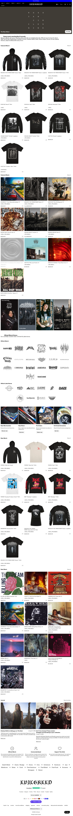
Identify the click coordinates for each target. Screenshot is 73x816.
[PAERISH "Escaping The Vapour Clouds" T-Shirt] (12, 483)
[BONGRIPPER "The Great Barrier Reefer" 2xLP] (12, 677)
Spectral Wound (10, 40)
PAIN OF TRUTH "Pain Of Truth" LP (8, 232)
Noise (14, 767)
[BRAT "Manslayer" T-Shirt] (59, 483)
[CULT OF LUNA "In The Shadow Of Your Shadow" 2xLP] (12, 249)
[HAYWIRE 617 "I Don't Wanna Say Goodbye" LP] (12, 189)
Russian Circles (21, 39)
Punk (22, 767)
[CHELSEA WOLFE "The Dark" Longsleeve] (12, 123)
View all (69, 45)
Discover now (4, 430)
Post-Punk (55, 767)
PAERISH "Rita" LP (4, 658)
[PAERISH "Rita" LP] (12, 645)
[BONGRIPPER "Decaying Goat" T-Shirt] (12, 515)
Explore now (39, 432)
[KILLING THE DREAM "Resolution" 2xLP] (12, 583)
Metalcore (5, 767)
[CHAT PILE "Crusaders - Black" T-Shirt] (12, 153)
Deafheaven (13, 39)
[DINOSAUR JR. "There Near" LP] (35, 645)
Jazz (66, 765)
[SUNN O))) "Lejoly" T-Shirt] (35, 91)
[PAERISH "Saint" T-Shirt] (59, 452)
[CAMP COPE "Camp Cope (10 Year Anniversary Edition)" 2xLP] (59, 613)
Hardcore (58, 765)
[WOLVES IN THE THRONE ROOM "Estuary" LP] (35, 189)
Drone (31, 765)
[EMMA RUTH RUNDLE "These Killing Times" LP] (59, 249)
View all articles (67, 700)
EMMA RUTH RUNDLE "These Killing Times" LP (58, 262)
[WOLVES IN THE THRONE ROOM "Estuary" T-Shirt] (59, 59)
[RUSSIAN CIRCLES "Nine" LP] (59, 219)
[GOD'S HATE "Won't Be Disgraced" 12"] (59, 189)
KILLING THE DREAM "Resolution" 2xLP (9, 596)
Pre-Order (68, 31)
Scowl (52, 39)
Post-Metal (45, 767)
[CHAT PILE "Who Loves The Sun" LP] (35, 249)
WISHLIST (66, 805)
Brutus (48, 39)
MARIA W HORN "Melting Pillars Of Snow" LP (33, 626)
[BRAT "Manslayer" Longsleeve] (35, 483)
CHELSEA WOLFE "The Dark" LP (31, 232)
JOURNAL (2, 5)
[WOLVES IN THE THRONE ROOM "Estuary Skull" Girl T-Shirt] (35, 515)
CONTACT (12, 805)
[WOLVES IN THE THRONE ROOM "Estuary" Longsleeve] (35, 59)
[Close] (71, 1)
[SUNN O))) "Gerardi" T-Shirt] (12, 91)
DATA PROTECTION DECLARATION (57, 805)
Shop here (21, 432)
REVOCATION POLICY (45, 805)
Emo (39, 765)
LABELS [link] (12, 3)
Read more (3, 738)
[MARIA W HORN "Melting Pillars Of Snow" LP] (35, 613)
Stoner (41, 770)
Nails (36, 39)
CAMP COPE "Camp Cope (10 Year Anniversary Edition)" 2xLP (54, 627)
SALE (23, 3)
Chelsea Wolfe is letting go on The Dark (12, 731)
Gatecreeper (42, 39)
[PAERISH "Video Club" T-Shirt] (35, 452)
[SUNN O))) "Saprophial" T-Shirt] (59, 91)
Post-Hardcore (32, 767)
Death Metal (7, 765)
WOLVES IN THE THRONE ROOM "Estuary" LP (33, 202)
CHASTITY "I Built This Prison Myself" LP (32, 596)
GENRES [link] (18, 3)
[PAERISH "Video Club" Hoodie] (12, 452)
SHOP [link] (2, 3)
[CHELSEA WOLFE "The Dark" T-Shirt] (35, 123)
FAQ (8, 805)
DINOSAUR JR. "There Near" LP (30, 658)
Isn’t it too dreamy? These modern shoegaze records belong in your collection (48, 731)
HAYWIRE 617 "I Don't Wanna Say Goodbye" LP (10, 202)
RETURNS (38, 805)
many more (19, 40)
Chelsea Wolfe (31, 39)
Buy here (57, 430)
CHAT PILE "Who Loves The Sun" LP (31, 262)
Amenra (3, 40)
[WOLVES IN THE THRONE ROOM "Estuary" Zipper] (12, 59)
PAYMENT (33, 805)
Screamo (65, 767)
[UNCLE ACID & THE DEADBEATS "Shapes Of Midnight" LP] (59, 645)
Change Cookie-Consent (36, 814)
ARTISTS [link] (7, 3)
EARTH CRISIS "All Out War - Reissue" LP (9, 293)
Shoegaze (31, 770)
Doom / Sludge (20, 765)
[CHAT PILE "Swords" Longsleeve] (59, 123)
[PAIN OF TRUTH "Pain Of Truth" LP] (12, 219)
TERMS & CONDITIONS (19, 805)
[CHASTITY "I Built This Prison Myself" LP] (35, 583)
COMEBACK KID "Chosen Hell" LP (55, 596)
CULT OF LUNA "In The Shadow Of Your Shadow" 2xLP (12, 262)
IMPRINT (5, 805)
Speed (57, 39)
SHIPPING (27, 805)
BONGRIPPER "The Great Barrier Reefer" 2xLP (10, 690)
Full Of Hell (6, 39)
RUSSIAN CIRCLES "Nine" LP (54, 232)
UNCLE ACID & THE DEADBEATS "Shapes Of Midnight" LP (55, 659)
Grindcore (47, 765)
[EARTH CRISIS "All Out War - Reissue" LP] (12, 280)
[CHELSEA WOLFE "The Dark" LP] (35, 219)
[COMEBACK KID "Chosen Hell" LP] (59, 583)
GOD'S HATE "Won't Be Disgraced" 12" (56, 202)
